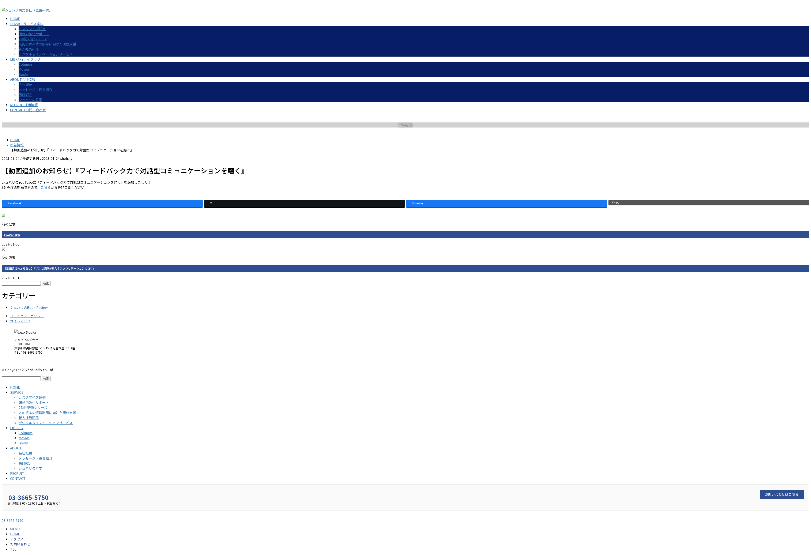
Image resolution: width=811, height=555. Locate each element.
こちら (46, 187)
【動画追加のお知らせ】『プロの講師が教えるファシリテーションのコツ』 (49, 268)
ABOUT (16, 448)
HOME (15, 387)
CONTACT (18, 478)
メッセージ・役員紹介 (35, 89)
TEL (13, 549)
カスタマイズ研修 (32, 28)
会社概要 (25, 84)
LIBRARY (16, 427)
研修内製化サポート (34, 33)
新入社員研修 (29, 49)
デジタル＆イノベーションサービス (46, 54)
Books (24, 74)
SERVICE (16, 392)
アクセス (16, 538)
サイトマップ (20, 320)
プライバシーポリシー (27, 315)
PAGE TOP (790, 534)
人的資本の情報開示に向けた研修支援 (47, 43)
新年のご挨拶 (12, 235)
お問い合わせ (20, 544)
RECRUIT (17, 473)
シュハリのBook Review (29, 307)
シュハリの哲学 (30, 99)
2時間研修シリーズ (33, 38)
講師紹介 (25, 94)
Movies (24, 69)
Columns (26, 64)
